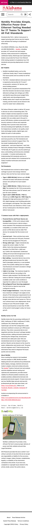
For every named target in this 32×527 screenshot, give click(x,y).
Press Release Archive (18, 517)
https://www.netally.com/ (8, 385)
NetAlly (18, 49)
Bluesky (10, 388)
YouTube (4, 390)
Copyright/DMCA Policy (11, 524)
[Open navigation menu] (2, 14)
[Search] (22, 14)
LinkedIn (16, 388)
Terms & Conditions (23, 521)
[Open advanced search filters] (25, 14)
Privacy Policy (24, 524)
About (8, 517)
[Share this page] (30, 14)
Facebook (4, 388)
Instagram (22, 388)
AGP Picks (4, 2)
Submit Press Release (9, 521)
